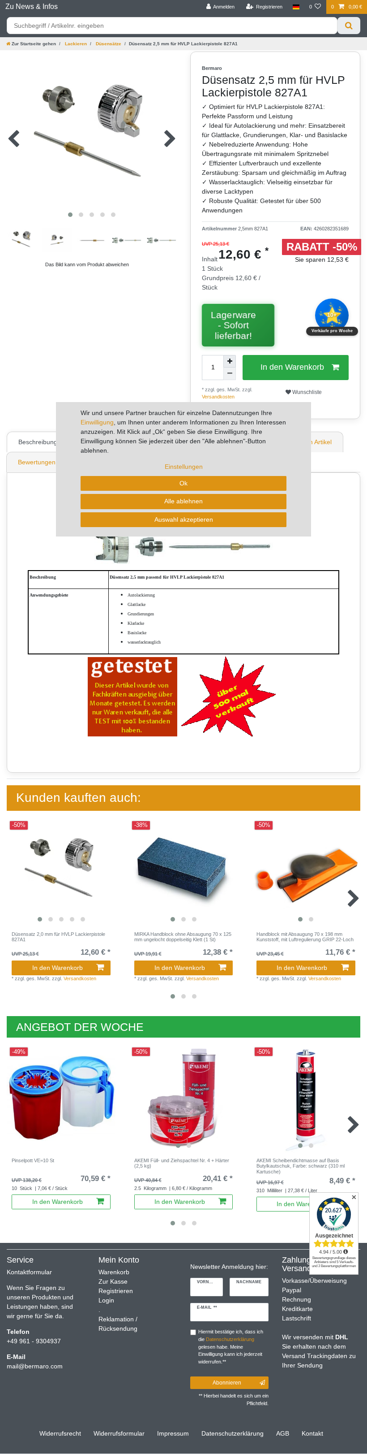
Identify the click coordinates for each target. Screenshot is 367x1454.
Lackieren (75, 43)
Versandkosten (324, 978)
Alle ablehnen (183, 501)
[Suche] (348, 25)
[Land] (295, 7)
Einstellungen (184, 466)
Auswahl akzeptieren (183, 519)
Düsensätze (107, 43)
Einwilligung (97, 422)
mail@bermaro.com (35, 1366)
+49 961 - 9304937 (34, 1341)
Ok (183, 483)
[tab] (39, 442)
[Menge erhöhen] (229, 361)
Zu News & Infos (31, 6)
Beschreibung (37, 442)
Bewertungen (36, 462)
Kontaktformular (29, 1272)
